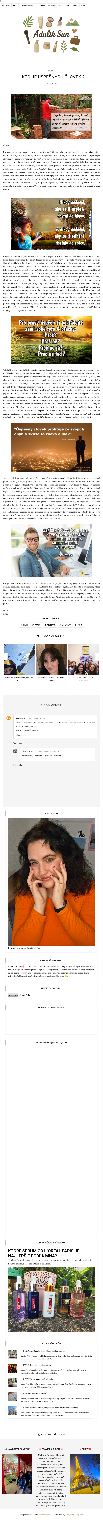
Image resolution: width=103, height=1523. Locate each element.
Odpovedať (19, 735)
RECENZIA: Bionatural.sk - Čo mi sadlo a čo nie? (44, 1351)
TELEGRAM (51, 625)
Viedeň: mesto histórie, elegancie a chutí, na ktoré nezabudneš (50, 1408)
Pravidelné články (28, 5)
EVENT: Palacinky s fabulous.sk (37, 1365)
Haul (15, 5)
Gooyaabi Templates (74, 1515)
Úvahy (83, 5)
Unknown (20, 719)
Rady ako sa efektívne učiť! (35, 1393)
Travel (75, 5)
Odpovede (18, 743)
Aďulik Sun (27, 752)
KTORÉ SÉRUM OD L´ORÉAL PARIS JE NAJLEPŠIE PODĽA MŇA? (43, 1253)
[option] (19, 663)
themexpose (44, 1515)
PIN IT (79, 625)
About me (6, 5)
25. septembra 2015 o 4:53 (36, 719)
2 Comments (52, 83)
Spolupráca (63, 5)
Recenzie (52, 5)
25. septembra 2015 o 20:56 (47, 752)
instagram (46, 1435)
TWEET (37, 625)
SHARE (25, 625)
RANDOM (41, 5)
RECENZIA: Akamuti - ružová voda (38, 1379)
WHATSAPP (66, 625)
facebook (61, 1435)
